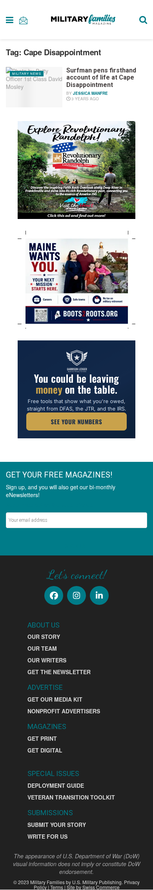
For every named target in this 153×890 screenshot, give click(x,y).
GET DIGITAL (44, 750)
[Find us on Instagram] (76, 595)
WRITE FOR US (47, 836)
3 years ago (84, 98)
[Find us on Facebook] (53, 595)
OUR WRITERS (46, 660)
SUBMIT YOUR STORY (56, 824)
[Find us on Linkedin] (99, 595)
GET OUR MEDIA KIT (54, 699)
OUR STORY (43, 636)
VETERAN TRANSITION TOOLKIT (71, 797)
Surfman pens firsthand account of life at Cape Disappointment (101, 78)
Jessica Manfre (90, 93)
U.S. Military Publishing (97, 882)
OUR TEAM (42, 648)
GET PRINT (42, 738)
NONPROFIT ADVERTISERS (63, 711)
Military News (26, 73)
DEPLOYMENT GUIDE (55, 785)
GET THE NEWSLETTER (59, 672)
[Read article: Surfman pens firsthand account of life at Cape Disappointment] (34, 87)
